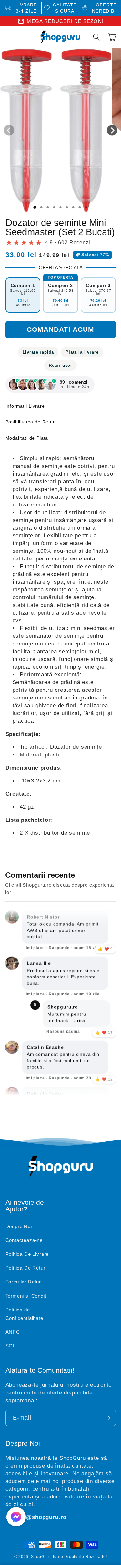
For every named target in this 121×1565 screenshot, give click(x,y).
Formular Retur (23, 1281)
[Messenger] (16, 1516)
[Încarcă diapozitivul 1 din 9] (86, 207)
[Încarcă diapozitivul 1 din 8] (79, 207)
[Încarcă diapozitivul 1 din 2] (41, 207)
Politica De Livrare (27, 1254)
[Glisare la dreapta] (112, 130)
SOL (10, 1345)
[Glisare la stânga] (9, 130)
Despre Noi (18, 1226)
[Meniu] (8, 37)
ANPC (12, 1332)
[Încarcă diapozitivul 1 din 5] (60, 207)
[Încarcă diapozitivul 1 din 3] (48, 207)
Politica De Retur (25, 1268)
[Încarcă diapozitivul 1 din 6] (67, 207)
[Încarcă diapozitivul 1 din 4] (54, 207)
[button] (96, 37)
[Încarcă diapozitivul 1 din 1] (35, 207)
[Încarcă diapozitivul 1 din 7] (73, 207)
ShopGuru (41, 1556)
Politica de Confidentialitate (24, 1314)
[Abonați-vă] (107, 1418)
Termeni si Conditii (27, 1296)
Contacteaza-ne (24, 1240)
